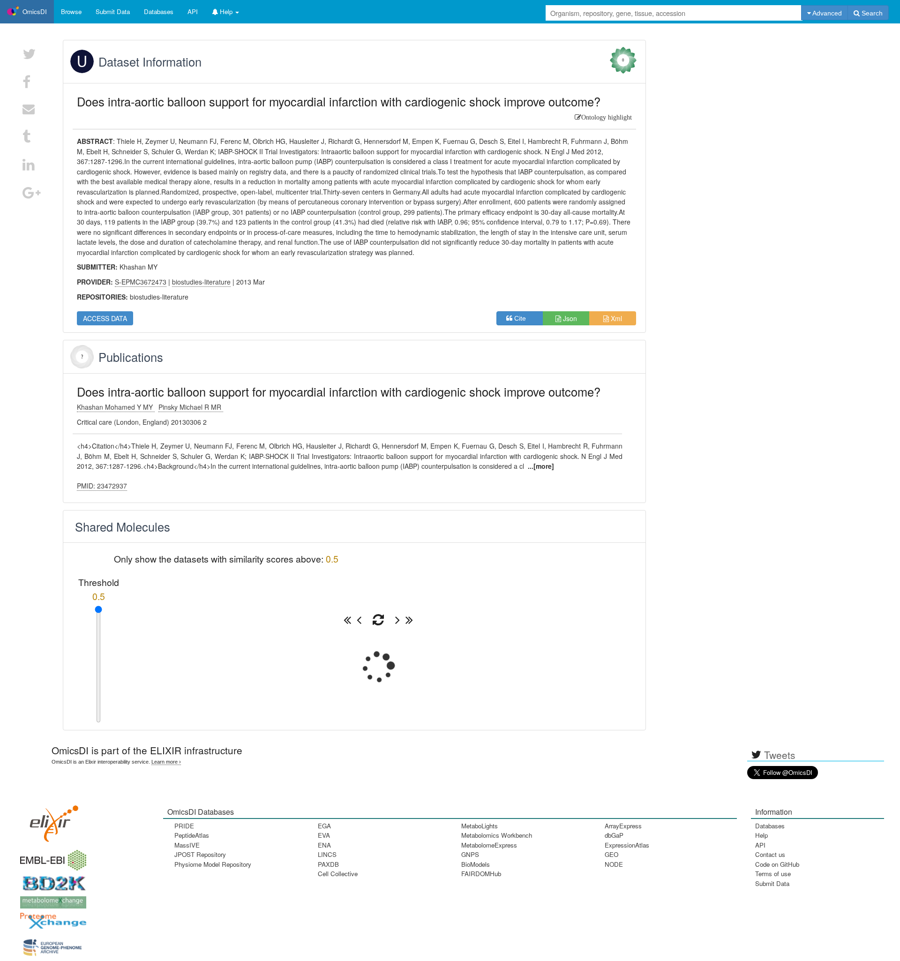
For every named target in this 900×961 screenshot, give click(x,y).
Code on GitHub (777, 864)
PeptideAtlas (191, 835)
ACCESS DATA (105, 318)
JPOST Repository (200, 854)
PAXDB (328, 864)
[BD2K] (51, 880)
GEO (611, 854)
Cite (522, 318)
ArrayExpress (623, 825)
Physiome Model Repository (212, 864)
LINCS (327, 854)
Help (761, 835)
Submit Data (772, 883)
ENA (324, 845)
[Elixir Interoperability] (51, 820)
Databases (158, 11)
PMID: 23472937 (102, 485)
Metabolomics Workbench (496, 835)
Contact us (770, 854)
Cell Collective (338, 873)
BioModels (475, 864)
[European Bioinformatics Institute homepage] (51, 857)
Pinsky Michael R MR (190, 407)
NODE (614, 864)
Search (871, 13)
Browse (71, 11)
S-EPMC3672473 (140, 281)
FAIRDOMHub (481, 873)
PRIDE (184, 825)
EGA (324, 825)
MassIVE (187, 845)
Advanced (826, 13)
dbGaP (614, 835)
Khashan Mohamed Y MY (116, 407)
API (760, 845)
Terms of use (773, 873)
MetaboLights (479, 825)
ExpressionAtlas (627, 845)
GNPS (470, 854)
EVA (324, 835)
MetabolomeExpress (489, 845)
